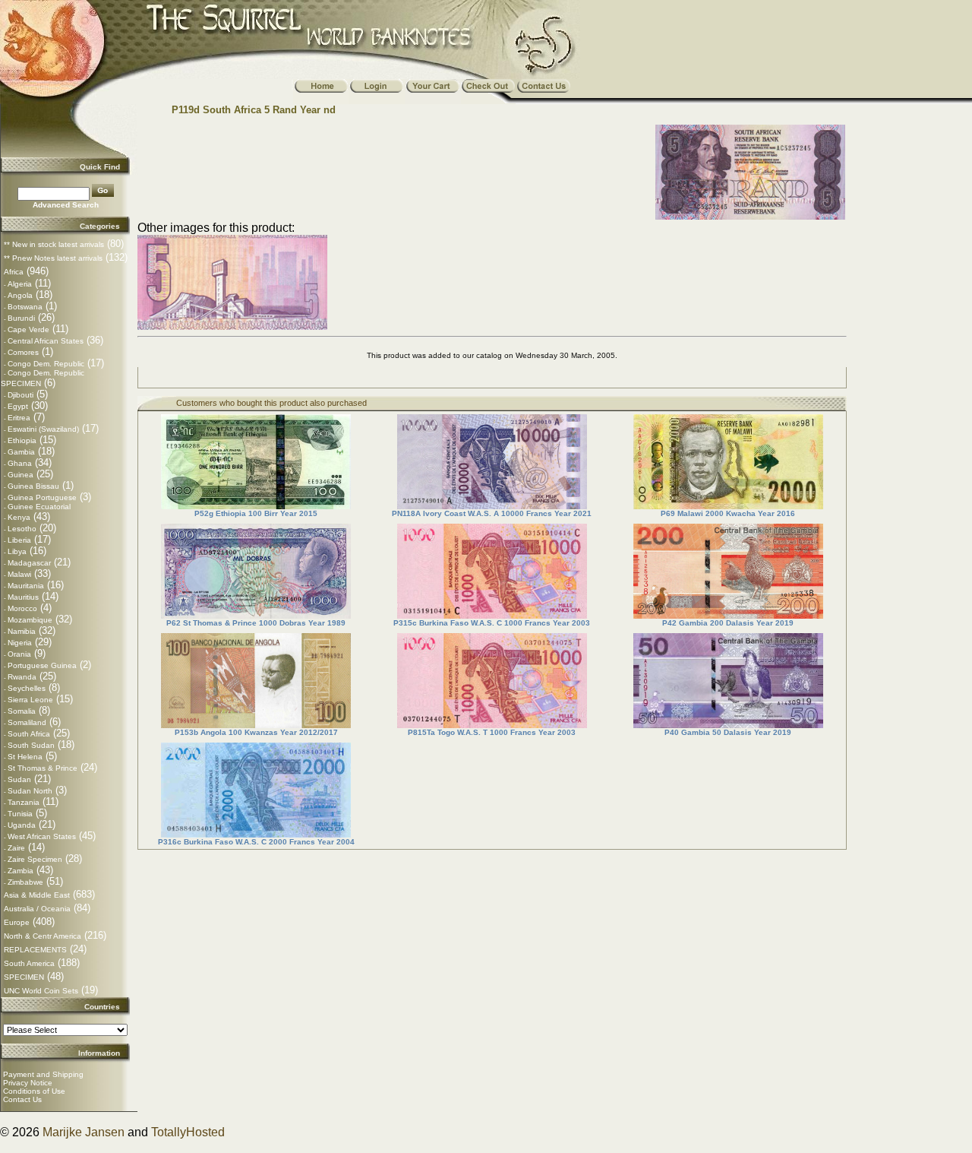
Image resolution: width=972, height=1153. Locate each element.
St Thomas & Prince (42, 768)
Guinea (20, 474)
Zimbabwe (25, 882)
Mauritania (26, 585)
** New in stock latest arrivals (54, 244)
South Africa (29, 734)
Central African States (46, 341)
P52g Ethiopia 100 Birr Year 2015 (255, 513)
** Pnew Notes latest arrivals (53, 258)
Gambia (21, 452)
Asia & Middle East (37, 895)
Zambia (20, 870)
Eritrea (19, 417)
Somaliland (27, 722)
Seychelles (27, 688)
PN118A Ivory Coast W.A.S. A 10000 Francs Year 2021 (492, 513)
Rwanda (22, 677)
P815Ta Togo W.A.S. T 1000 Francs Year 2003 (492, 732)
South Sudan (31, 745)
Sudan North (30, 791)
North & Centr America (42, 936)
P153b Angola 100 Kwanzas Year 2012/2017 (256, 732)
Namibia (22, 631)
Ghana (20, 463)
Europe (17, 922)
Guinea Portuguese (42, 497)
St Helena (25, 756)
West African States (42, 836)
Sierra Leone (30, 699)
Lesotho (22, 528)
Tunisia (20, 813)
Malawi (19, 574)
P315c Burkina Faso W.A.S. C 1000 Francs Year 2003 (491, 623)
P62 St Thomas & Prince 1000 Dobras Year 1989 (256, 623)
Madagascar (29, 563)
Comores (23, 352)
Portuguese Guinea (42, 665)
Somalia (22, 711)
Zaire (16, 848)
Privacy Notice (27, 1083)
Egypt (18, 406)
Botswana (25, 307)
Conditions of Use (34, 1091)
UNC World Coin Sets (41, 991)
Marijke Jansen (84, 1132)
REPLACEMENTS (35, 950)
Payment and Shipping (43, 1074)
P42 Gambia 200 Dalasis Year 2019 (728, 623)
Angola (20, 295)
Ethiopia (22, 440)
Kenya (19, 517)
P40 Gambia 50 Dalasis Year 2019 (727, 732)
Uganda (22, 825)
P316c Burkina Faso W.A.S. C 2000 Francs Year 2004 (256, 842)
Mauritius (23, 597)
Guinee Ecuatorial (39, 506)
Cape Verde (28, 329)
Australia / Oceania (37, 908)
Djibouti (20, 395)
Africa (14, 272)
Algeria (20, 284)
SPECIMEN (24, 977)
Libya (17, 551)
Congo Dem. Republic (46, 364)
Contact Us (22, 1099)
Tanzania (23, 802)
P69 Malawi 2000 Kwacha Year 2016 (728, 513)
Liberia (19, 540)
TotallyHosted (188, 1132)
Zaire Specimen (35, 859)
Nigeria (20, 642)
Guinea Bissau (33, 486)
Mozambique (30, 620)
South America (29, 963)
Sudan (19, 779)
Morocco (22, 608)
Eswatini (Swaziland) (43, 429)
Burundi (21, 318)
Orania (19, 654)
